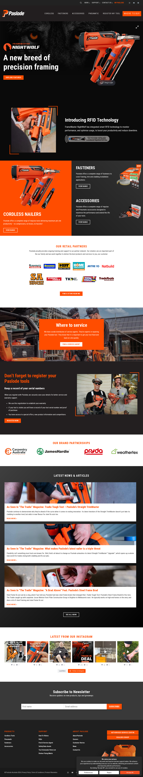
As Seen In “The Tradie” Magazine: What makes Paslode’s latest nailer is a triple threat (53, 548)
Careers (75, 739)
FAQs (40, 739)
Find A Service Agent (46, 743)
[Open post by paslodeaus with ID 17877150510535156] (82, 651)
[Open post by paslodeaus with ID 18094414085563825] (60, 651)
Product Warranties (51, 772)
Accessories (78, 13)
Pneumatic (93, 13)
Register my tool (111, 13)
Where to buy (132, 13)
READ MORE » (12, 519)
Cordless (49, 13)
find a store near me (71, 294)
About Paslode (78, 736)
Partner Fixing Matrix (46, 753)
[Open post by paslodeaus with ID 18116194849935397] (37, 651)
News (86, 3)
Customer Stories (79, 743)
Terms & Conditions (38, 772)
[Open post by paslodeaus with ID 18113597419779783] (15, 651)
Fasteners (63, 13)
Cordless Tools (9, 736)
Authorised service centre (123, 733)
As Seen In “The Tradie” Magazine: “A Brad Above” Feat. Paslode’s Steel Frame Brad (52, 590)
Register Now (12, 421)
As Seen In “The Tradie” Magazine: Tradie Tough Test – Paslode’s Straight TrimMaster (53, 507)
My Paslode (119, 3)
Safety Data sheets (45, 746)
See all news (71, 615)
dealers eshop (122, 737)
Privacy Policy (26, 772)
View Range (10, 230)
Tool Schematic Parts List (47, 750)
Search (81, 2)
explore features (13, 77)
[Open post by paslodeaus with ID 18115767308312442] (128, 651)
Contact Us (106, 3)
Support (95, 3)
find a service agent (71, 344)
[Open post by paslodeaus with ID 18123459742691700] (105, 651)
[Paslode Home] (13, 16)
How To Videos (44, 736)
